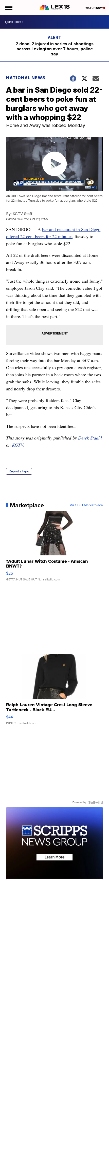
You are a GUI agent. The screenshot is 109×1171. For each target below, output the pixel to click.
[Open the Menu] (8, 7)
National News (25, 77)
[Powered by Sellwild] (95, 802)
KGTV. (18, 445)
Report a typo (19, 471)
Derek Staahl (90, 438)
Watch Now (94, 7)
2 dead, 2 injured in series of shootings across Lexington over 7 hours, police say (55, 48)
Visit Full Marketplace (86, 505)
